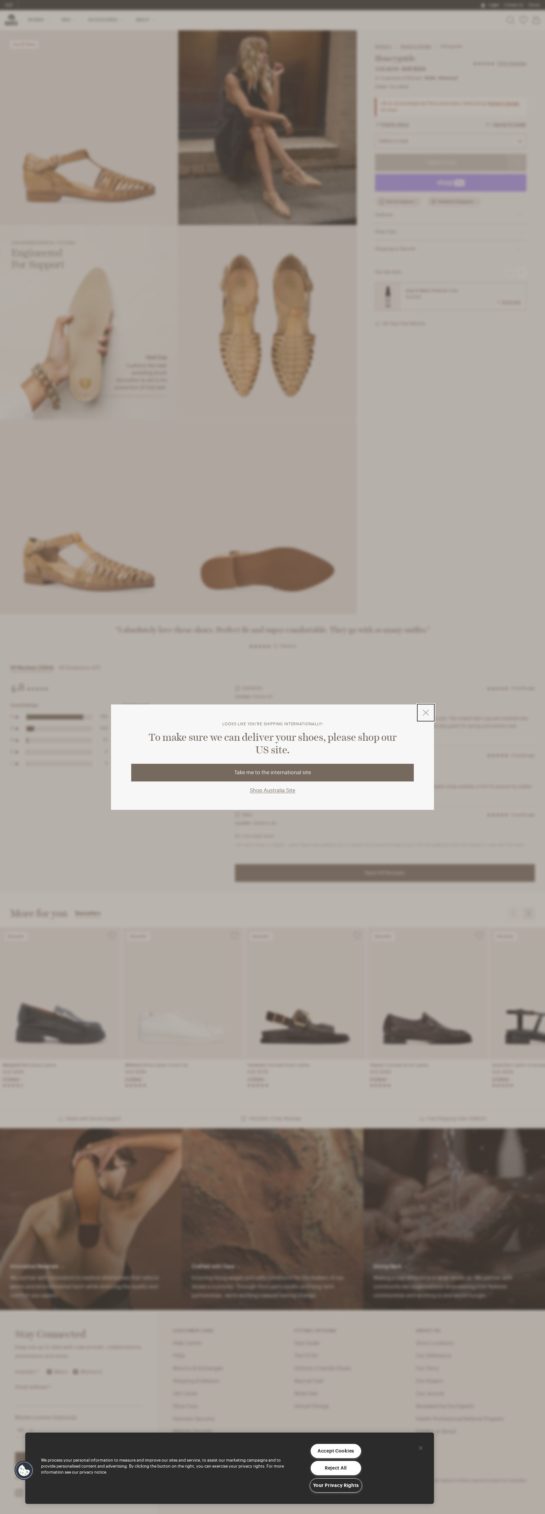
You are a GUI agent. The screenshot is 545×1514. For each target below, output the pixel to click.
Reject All (336, 1468)
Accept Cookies (336, 1451)
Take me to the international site (272, 772)
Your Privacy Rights (336, 1485)
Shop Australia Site (272, 790)
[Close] (421, 1448)
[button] (24, 1470)
